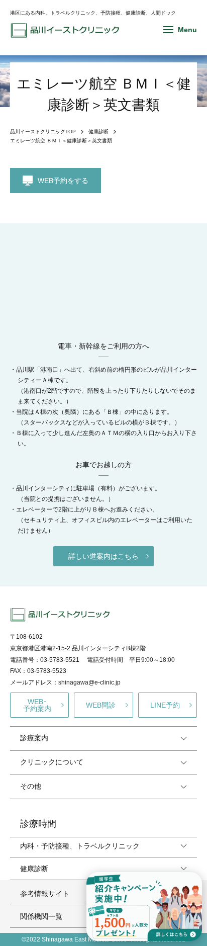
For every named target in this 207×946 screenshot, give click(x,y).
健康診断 (98, 131)
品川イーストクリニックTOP (43, 131)
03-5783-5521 (59, 659)
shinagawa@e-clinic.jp (89, 682)
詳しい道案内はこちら (103, 556)
